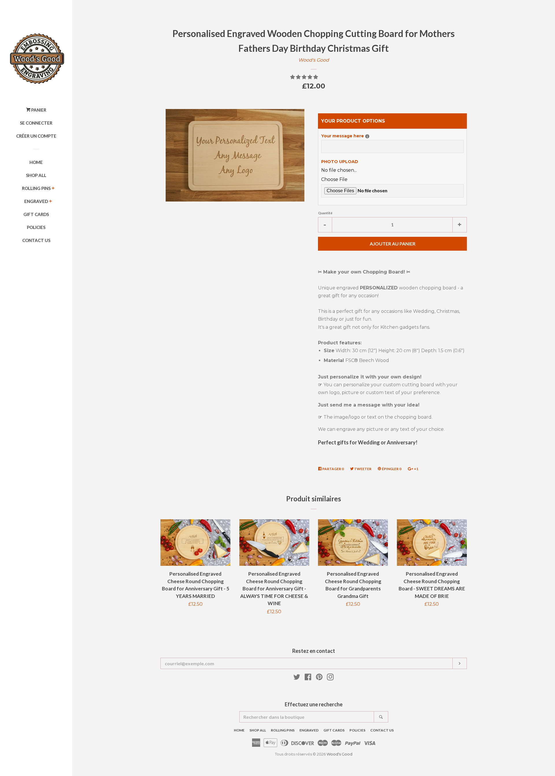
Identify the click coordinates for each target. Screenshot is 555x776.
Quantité (325, 213)
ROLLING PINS (36, 188)
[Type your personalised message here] (367, 136)
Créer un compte (36, 135)
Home (36, 162)
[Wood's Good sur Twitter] (296, 678)
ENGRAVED (36, 201)
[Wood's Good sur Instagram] (330, 678)
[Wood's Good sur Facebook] (308, 678)
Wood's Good (313, 60)
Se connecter (36, 122)
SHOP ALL (36, 175)
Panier (38, 109)
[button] (304, 77)
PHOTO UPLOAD (339, 161)
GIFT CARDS (36, 214)
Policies (36, 227)
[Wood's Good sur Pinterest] (319, 678)
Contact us (36, 240)
